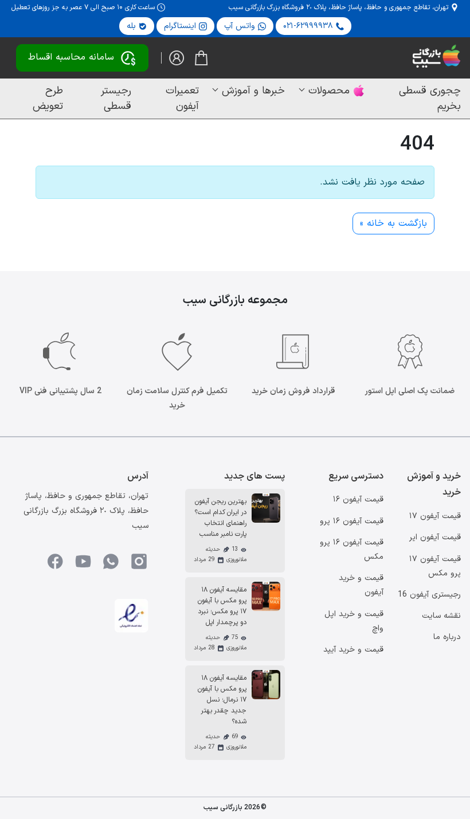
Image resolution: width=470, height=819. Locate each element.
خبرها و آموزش (253, 91)
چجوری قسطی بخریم (430, 98)
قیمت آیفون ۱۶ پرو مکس (351, 549)
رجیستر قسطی (116, 98)
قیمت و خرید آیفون (361, 585)
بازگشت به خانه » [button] (393, 223)
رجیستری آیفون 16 (429, 595)
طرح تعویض (48, 98)
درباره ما (447, 637)
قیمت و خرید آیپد (353, 650)
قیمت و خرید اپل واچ (353, 621)
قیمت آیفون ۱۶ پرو (351, 521)
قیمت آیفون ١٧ (435, 516)
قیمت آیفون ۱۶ (358, 499)
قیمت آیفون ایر (435, 537)
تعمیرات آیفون (182, 98)
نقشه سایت (441, 616)
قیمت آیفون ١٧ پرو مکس (435, 566)
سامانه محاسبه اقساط (71, 57)
